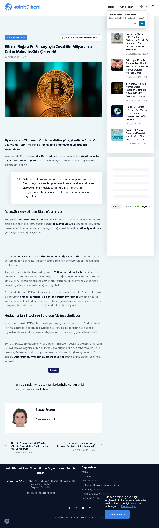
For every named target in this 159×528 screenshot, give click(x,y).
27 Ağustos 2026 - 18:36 (136, 100)
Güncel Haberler (16, 37)
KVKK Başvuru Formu (93, 489)
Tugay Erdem (45, 410)
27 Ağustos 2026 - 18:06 (137, 144)
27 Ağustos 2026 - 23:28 (137, 54)
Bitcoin (53, 370)
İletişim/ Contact (92, 498)
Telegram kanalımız (26, 389)
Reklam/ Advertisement (96, 494)
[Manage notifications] (6, 521)
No (135, 24)
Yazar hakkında (42, 419)
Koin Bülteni (62, 517)
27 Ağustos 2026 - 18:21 (136, 123)
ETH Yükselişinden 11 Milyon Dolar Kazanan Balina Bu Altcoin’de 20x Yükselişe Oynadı (137, 90)
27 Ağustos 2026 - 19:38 (137, 77)
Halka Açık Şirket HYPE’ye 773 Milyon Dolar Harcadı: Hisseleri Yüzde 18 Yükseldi (137, 113)
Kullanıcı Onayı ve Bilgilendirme (101, 485)
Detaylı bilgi (128, 506)
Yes (141, 24)
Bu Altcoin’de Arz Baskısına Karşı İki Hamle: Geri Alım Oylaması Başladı (135, 135)
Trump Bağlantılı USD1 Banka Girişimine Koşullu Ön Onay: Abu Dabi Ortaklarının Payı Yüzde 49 (137, 42)
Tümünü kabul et (117, 514)
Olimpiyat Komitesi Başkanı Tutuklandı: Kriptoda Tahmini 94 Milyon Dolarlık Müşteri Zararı (137, 66)
